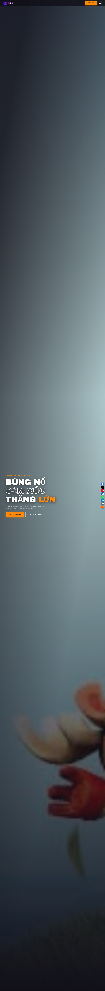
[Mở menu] (100, 3)
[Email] (102, 503)
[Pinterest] (102, 490)
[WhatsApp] (102, 497)
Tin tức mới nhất (35, 514)
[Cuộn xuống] (52, 987)
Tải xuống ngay (15, 514)
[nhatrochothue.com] (9, 3)
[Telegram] (102, 500)
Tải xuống (91, 2)
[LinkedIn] (102, 493)
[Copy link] (102, 507)
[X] (102, 487)
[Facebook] (102, 484)
